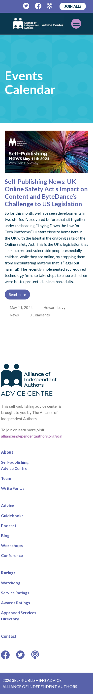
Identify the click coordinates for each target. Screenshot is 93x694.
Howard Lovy (55, 307)
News (14, 315)
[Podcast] (50, 6)
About (7, 452)
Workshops (12, 545)
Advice (7, 505)
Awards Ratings (15, 602)
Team (6, 478)
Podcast (8, 525)
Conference (12, 555)
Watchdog (10, 582)
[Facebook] (38, 6)
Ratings (8, 572)
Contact (9, 636)
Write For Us (13, 488)
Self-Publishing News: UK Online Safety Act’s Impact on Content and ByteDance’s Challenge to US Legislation (46, 192)
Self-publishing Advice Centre (15, 465)
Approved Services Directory (18, 615)
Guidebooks (12, 515)
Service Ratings (15, 592)
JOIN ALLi (72, 6)
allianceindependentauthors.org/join (31, 436)
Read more (17, 294)
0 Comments (41, 315)
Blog (5, 535)
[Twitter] (26, 6)
